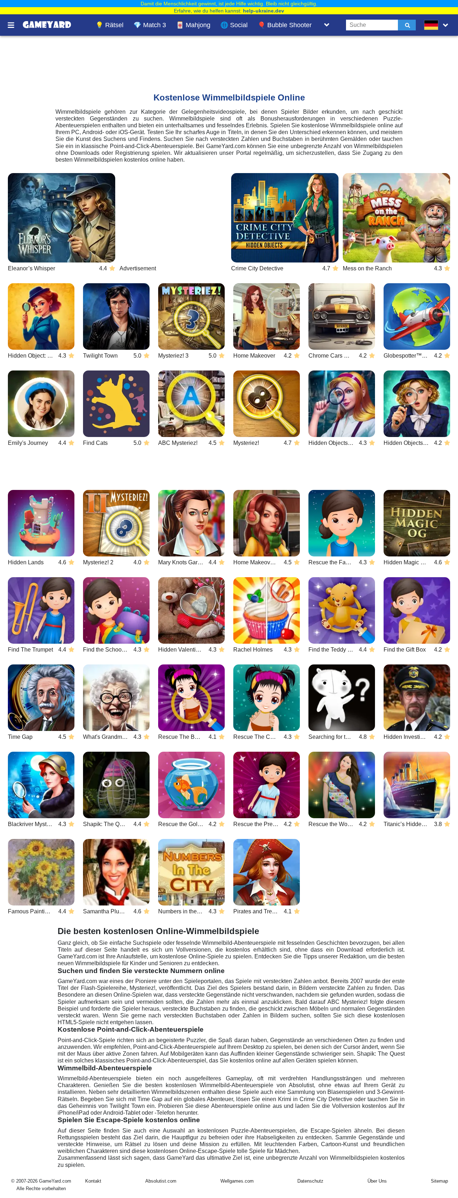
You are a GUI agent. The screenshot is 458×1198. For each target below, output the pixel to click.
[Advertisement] (185, 57)
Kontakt (93, 1181)
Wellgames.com (237, 1181)
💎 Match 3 (149, 25)
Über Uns (377, 1181)
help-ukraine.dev (263, 11)
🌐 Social (234, 25)
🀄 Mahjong (193, 25)
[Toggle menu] (15, 25)
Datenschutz (310, 1181)
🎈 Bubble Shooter (285, 25)
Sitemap (439, 1181)
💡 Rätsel (109, 25)
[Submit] (407, 25)
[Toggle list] (326, 25)
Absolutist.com (160, 1181)
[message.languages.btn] (437, 25)
